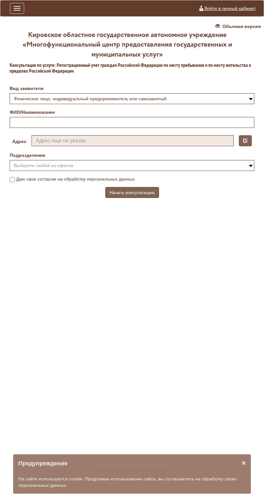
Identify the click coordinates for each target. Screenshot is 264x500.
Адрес (19, 141)
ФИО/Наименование (32, 112)
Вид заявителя (26, 88)
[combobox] (132, 98)
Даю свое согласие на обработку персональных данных (75, 179)
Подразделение (27, 155)
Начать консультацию (132, 192)
